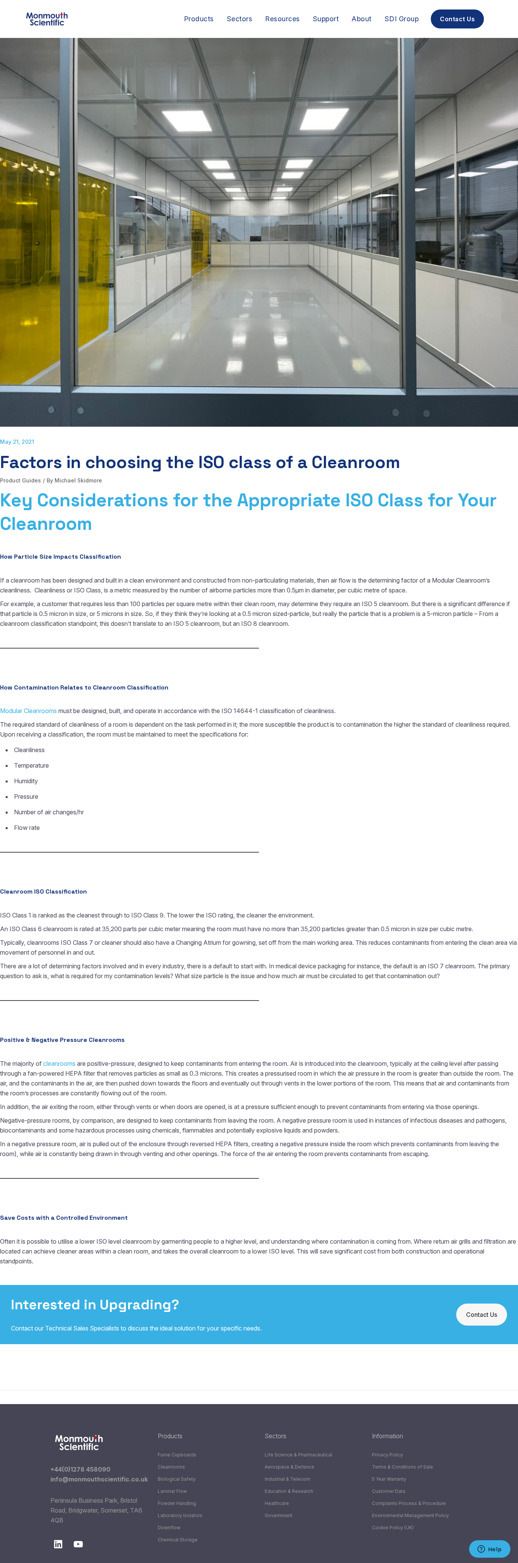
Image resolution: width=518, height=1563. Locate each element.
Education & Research (289, 1491)
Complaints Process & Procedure (409, 1503)
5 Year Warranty (389, 1479)
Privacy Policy (387, 1455)
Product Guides (20, 480)
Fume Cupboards (177, 1455)
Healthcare (277, 1503)
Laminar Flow (172, 1491)
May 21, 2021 (17, 441)
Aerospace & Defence (289, 1467)
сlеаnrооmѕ (59, 1063)
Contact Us (481, 1314)
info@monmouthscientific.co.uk (99, 1479)
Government (278, 1515)
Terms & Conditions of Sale (402, 1467)
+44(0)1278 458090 (80, 1469)
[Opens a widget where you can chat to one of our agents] (489, 1549)
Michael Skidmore (78, 480)
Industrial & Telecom (287, 1479)
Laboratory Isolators (180, 1515)
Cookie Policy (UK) (393, 1527)
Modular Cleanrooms (28, 711)
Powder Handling (177, 1503)
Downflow (169, 1527)
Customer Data (388, 1491)
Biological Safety (177, 1479)
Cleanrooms (171, 1467)
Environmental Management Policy (410, 1515)
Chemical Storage (178, 1540)
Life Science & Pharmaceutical (298, 1455)
